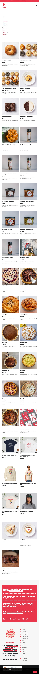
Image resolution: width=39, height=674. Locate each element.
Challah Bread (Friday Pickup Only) (9, 144)
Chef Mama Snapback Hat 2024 (26, 511)
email (26, 619)
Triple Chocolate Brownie (7, 116)
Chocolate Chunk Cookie (25, 88)
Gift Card (22, 427)
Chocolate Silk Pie (5, 370)
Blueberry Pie (4, 314)
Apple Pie (22, 398)
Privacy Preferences (16, 671)
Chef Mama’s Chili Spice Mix (7, 257)
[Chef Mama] (4, 5)
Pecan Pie (3, 427)
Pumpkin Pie (4, 342)
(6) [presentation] (6, 23)
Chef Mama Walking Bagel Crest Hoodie (9, 483)
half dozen (9, 648)
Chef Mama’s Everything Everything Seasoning (9, 173)
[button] (37, 5)
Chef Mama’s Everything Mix (25, 144)
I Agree (35, 671)
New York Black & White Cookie (26, 116)
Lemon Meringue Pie (24, 342)
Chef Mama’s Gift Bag (24, 257)
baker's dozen (12, 646)
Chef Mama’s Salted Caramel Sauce (27, 201)
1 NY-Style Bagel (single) (6, 60)
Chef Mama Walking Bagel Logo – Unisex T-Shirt (10, 512)
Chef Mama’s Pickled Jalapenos (26, 229)
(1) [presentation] (7, 21)
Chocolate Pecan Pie (24, 285)
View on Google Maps (16, 591)
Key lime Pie (22, 370)
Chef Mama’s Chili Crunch (7, 229)
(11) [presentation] (5, 30)
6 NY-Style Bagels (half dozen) (26, 60)
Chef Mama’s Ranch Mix (25, 173)
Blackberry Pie (5, 285)
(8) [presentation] (12, 28)
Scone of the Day (5, 539)
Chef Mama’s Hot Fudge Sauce (8, 201)
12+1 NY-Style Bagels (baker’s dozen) (9, 88)
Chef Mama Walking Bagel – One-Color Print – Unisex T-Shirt (27, 456)
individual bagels (10, 650)
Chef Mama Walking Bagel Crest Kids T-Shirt (28, 484)
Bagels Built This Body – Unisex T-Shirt (9, 455)
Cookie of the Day (24, 539)
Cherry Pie (4, 398)
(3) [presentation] (6, 34)
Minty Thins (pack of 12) (6, 568)
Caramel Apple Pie (24, 314)
